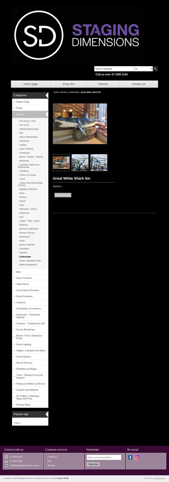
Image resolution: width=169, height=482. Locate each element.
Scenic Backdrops (25, 329)
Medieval (23, 225)
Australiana (24, 153)
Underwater (25, 256)
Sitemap (51, 465)
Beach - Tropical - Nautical (31, 157)
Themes (103, 84)
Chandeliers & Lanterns (28, 308)
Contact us (138, 84)
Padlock (17, 423)
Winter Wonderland (28, 265)
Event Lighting (23, 344)
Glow (21, 205)
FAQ (49, 461)
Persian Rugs (23, 404)
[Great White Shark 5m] (61, 162)
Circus (22, 179)
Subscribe (93, 464)
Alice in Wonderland (28, 137)
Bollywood (24, 161)
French (22, 201)
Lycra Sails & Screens (27, 290)
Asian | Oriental (26, 149)
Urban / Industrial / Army (30, 261)
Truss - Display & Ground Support (29, 376)
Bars (18, 271)
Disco (22, 193)
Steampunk (24, 237)
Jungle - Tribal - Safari (29, 221)
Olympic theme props (28, 129)
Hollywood (24, 213)
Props (19, 108)
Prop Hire (69, 84)
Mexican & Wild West (28, 229)
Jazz (21, 217)
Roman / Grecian (27, 233)
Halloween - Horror (28, 209)
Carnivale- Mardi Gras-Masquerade (29, 166)
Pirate (22, 241)
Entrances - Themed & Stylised (28, 316)
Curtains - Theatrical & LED (30, 323)
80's (21, 133)
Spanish (23, 252)
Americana (24, 141)
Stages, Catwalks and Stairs (31, 350)
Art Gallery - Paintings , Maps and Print (28, 397)
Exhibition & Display (26, 368)
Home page (31, 84)
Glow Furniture (24, 278)
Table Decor (22, 284)
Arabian (23, 145)
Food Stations (23, 356)
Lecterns (20, 302)
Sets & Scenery (24, 362)
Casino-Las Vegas (27, 175)
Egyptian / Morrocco (28, 189)
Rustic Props (23, 101)
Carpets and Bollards (27, 389)
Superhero (24, 249)
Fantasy (23, 197)
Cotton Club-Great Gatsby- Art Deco (30, 184)
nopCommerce (159, 478)
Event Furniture (24, 296)
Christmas (24, 171)
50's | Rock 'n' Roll (27, 121)
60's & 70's (24, 125)
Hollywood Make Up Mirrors (30, 383)
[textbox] (113, 68)
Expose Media (63, 478)
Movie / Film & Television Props (29, 337)
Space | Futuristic (27, 245)
